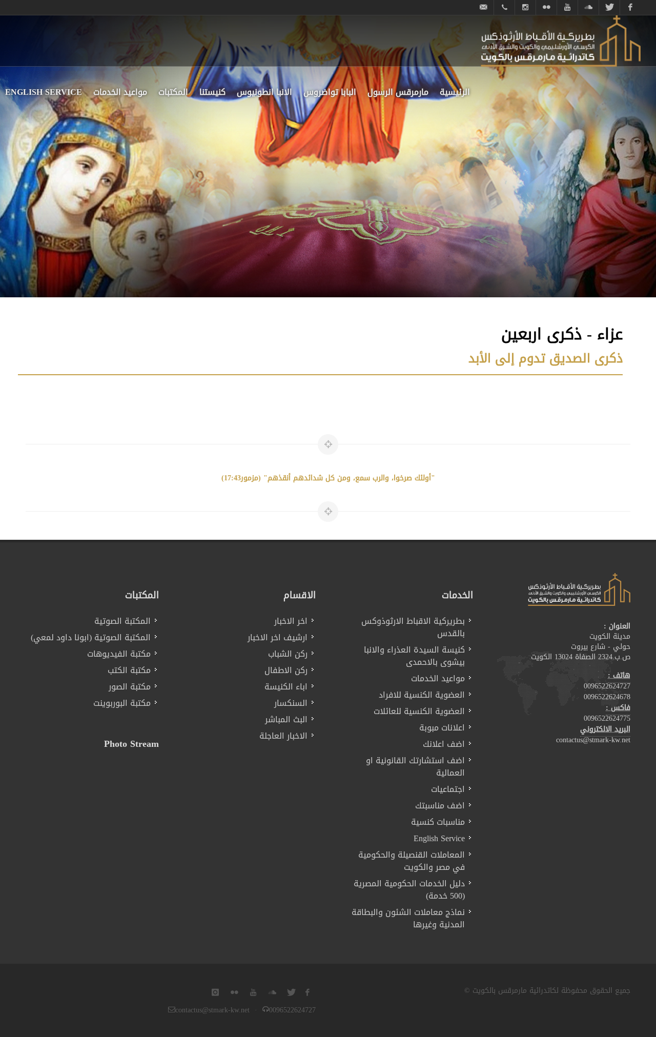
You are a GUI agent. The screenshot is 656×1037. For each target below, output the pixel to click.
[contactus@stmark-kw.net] (483, 7)
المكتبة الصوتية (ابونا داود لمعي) (91, 638)
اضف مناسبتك (440, 806)
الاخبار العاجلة (283, 736)
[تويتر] (609, 7)
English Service (439, 838)
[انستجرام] (525, 7)
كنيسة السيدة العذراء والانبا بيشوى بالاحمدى (414, 656)
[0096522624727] (504, 7)
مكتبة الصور (130, 687)
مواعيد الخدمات (438, 679)
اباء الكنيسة (286, 687)
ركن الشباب (288, 654)
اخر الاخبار (291, 621)
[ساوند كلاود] (588, 7)
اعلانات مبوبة (442, 728)
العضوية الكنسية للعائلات (419, 711)
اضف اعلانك (444, 744)
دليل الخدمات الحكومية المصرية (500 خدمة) (409, 890)
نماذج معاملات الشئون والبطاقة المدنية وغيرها (408, 918)
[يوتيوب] (567, 7)
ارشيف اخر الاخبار (278, 638)
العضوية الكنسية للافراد (422, 695)
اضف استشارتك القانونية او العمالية (415, 767)
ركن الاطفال (286, 670)
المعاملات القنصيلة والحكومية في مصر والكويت (411, 861)
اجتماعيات (448, 789)
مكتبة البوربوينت (122, 703)
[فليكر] (546, 7)
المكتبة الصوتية (122, 621)
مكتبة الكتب (129, 670)
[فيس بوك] (630, 7)
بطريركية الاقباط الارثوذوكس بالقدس (413, 627)
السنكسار (291, 703)
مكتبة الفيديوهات (119, 654)
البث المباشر (286, 720)
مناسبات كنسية (438, 822)
